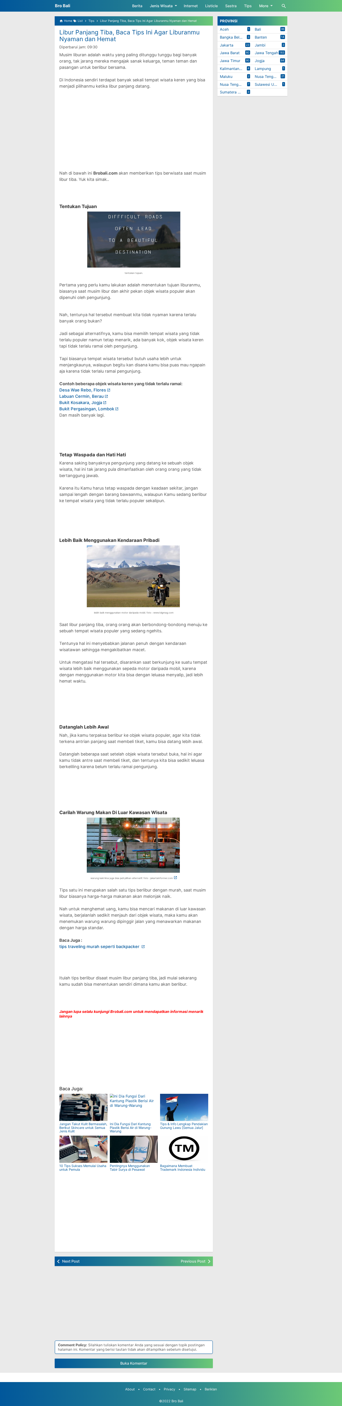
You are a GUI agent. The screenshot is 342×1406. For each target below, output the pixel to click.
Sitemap (190, 1389)
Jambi (260, 45)
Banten (261, 37)
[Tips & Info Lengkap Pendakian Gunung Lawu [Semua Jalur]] (184, 1107)
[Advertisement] (133, 126)
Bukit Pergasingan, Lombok (86, 408)
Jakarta (226, 45)
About (130, 1389)
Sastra (231, 5)
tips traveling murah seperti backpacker (100, 946)
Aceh (224, 29)
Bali (258, 29)
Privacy (169, 1389)
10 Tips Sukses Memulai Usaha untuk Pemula (82, 1167)
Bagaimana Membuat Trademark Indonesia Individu (182, 1167)
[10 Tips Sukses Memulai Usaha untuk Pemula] (83, 1149)
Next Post (71, 1261)
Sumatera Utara (234, 92)
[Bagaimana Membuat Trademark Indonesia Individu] (184, 1149)
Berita (137, 5)
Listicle (211, 5)
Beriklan (211, 1389)
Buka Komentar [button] (133, 1363)
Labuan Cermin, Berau (81, 396)
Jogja (260, 60)
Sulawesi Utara (268, 84)
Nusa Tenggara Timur (236, 84)
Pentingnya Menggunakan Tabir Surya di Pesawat (130, 1167)
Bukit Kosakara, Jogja (80, 402)
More (263, 5)
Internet (191, 5)
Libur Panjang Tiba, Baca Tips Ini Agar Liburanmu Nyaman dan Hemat (129, 36)
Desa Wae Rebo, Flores (82, 390)
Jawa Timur (230, 60)
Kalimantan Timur (235, 68)
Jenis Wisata (161, 5)
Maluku (226, 76)
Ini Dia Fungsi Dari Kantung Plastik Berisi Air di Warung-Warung (130, 1127)
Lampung (263, 68)
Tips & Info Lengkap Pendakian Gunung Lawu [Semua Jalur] (184, 1125)
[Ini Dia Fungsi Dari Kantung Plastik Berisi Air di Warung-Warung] (134, 1107)
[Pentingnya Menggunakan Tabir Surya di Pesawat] (134, 1149)
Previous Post (193, 1261)
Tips (248, 5)
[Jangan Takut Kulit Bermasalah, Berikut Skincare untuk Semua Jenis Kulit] (83, 1107)
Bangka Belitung (234, 37)
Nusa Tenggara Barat (271, 76)
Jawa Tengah (266, 52)
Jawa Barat (230, 52)
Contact (149, 1389)
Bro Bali (62, 5)
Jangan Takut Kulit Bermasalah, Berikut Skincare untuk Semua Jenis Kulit (83, 1127)
